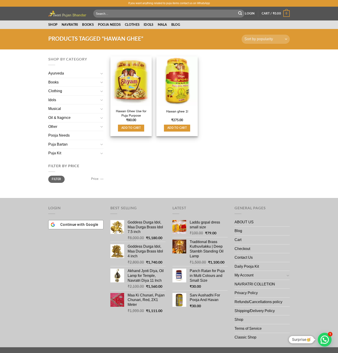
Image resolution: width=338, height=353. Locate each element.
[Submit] (240, 13)
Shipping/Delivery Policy (255, 311)
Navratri (70, 24)
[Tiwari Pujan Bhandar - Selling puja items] (67, 13)
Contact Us (244, 257)
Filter (56, 179)
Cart (238, 240)
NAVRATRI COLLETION (255, 284)
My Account (244, 275)
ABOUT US (244, 222)
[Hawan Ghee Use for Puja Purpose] (131, 81)
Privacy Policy (246, 293)
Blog (175, 24)
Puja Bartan (58, 144)
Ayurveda (56, 73)
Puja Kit (54, 153)
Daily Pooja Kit (247, 266)
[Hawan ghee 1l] (177, 81)
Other (52, 127)
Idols (148, 24)
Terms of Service (248, 328)
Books (88, 24)
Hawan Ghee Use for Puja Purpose (131, 113)
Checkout (242, 249)
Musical (54, 109)
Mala (162, 24)
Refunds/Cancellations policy (258, 302)
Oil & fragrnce (59, 118)
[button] (325, 340)
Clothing (55, 91)
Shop (52, 24)
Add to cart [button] (131, 128)
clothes (132, 24)
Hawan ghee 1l (177, 111)
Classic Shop (245, 337)
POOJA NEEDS (109, 24)
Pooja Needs (59, 135)
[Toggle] (101, 73)
